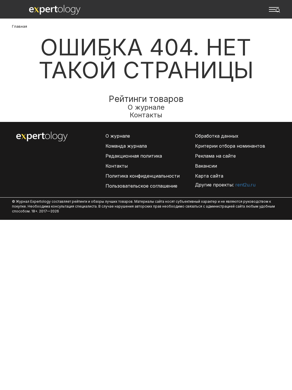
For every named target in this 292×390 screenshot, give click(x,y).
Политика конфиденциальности (143, 176)
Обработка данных (216, 136)
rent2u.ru (245, 185)
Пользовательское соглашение (141, 186)
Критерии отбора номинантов (230, 146)
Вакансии (206, 166)
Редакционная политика (134, 156)
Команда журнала (126, 146)
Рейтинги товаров (146, 99)
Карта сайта (209, 176)
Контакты (146, 115)
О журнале (146, 107)
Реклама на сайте (215, 156)
